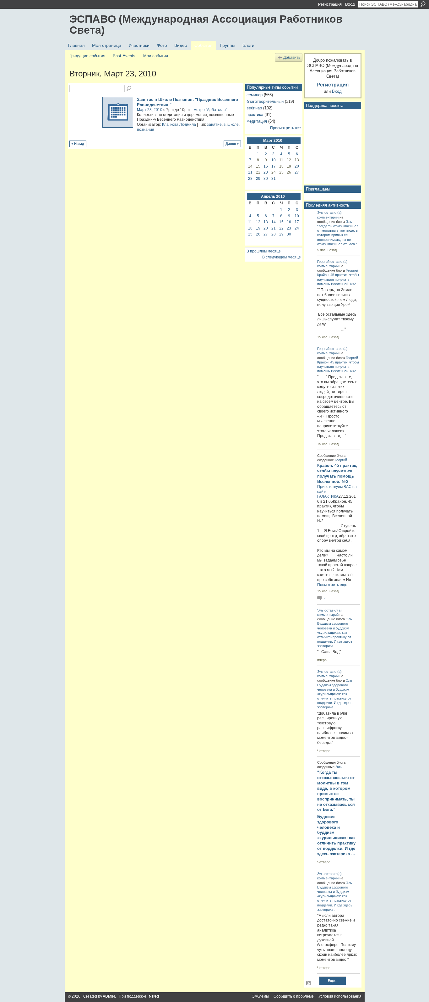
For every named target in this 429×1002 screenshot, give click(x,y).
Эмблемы (260, 996)
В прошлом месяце (264, 251)
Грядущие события (87, 55)
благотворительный (265, 101)
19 (258, 228)
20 (297, 166)
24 (297, 228)
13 (265, 222)
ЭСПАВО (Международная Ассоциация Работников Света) (206, 24)
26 (258, 234)
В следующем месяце (281, 257)
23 (265, 172)
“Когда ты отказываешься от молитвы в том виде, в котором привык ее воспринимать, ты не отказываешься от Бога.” (337, 235)
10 (273, 160)
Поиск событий (129, 88)
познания (145, 129)
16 (265, 166)
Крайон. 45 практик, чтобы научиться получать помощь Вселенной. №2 (338, 279)
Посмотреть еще (332, 585)
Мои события (155, 55)
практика (255, 114)
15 (281, 222)
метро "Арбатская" (210, 110)
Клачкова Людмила (179, 124)
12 (258, 222)
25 (250, 234)
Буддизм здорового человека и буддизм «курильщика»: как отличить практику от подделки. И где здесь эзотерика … (336, 835)
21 (250, 172)
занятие (214, 124)
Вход (350, 4)
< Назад (77, 144)
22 (281, 228)
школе (233, 124)
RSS (309, 983)
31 (273, 178)
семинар (255, 94)
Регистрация (330, 4)
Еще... (333, 981)
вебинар (254, 108)
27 (297, 172)
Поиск (423, 4)
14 (273, 222)
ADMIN (109, 996)
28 (250, 178)
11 (250, 222)
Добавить (291, 57)
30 (265, 178)
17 (273, 166)
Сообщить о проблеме (294, 996)
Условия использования (339, 996)
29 (258, 178)
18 (250, 228)
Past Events (124, 55)
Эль (320, 212)
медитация (257, 121)
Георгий (323, 261)
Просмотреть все (285, 128)
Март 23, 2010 (149, 110)
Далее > (232, 144)
